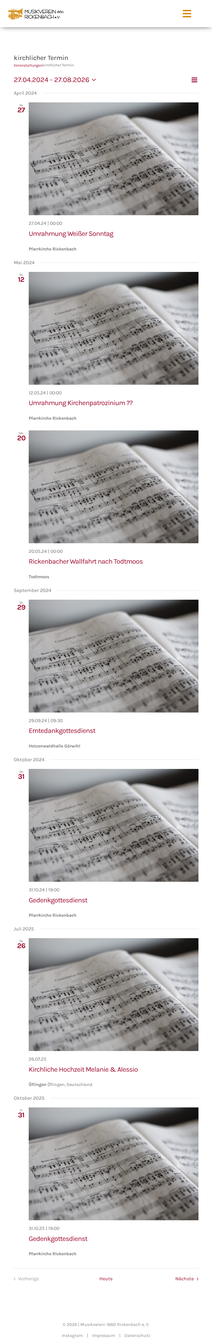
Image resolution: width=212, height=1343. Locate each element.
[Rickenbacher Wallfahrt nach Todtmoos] (113, 486)
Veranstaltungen (28, 65)
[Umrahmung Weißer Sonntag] (113, 158)
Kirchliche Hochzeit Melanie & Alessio (83, 1069)
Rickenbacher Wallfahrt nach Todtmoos (86, 561)
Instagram (72, 1335)
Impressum (103, 1335)
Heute (106, 1278)
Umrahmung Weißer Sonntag (71, 234)
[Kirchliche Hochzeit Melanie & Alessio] (113, 994)
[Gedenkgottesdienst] (113, 825)
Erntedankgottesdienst (62, 731)
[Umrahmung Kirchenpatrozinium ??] (113, 328)
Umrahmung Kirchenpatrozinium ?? (80, 403)
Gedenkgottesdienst (58, 900)
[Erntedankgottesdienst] (113, 656)
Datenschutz (137, 1335)
